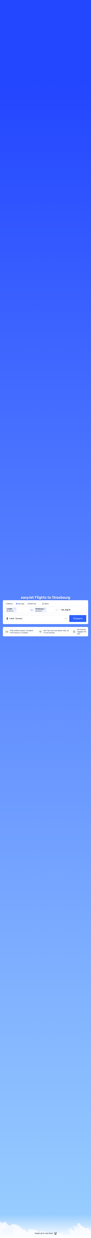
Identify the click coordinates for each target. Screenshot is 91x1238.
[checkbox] (45, 604)
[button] (71, 4)
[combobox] (17, 610)
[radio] (9, 604)
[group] (18, 610)
